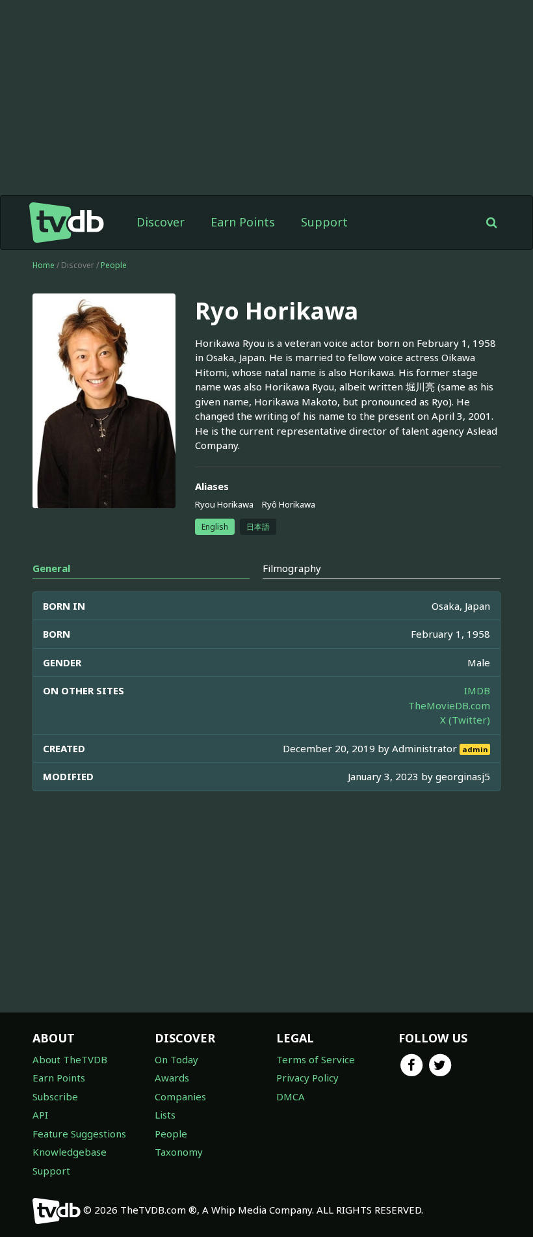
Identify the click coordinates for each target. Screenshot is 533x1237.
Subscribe (55, 1096)
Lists (165, 1114)
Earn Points (243, 222)
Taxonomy (179, 1151)
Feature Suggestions (79, 1133)
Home (43, 265)
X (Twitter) (465, 719)
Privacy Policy (307, 1077)
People (114, 265)
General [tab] (51, 568)
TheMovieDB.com (449, 705)
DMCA (290, 1096)
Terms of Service (315, 1059)
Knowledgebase (69, 1151)
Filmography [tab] (292, 568)
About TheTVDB (69, 1059)
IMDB (477, 690)
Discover (160, 222)
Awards (172, 1077)
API (40, 1114)
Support (324, 222)
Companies (180, 1096)
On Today (176, 1059)
